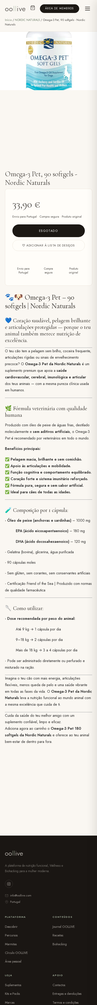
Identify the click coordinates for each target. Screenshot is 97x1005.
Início (8, 20)
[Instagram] (9, 884)
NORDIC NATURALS (28, 20)
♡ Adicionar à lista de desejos (48, 245)
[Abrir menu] (87, 8)
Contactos (59, 985)
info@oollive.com (20, 895)
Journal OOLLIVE (64, 926)
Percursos (11, 935)
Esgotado (48, 230)
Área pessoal (13, 961)
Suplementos (13, 985)
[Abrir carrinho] (32, 8)
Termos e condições (66, 1002)
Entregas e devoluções (67, 993)
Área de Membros (59, 8)
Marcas (9, 1002)
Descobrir (11, 926)
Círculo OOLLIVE (16, 952)
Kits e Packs (12, 993)
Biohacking (60, 944)
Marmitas (11, 944)
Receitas (58, 935)
